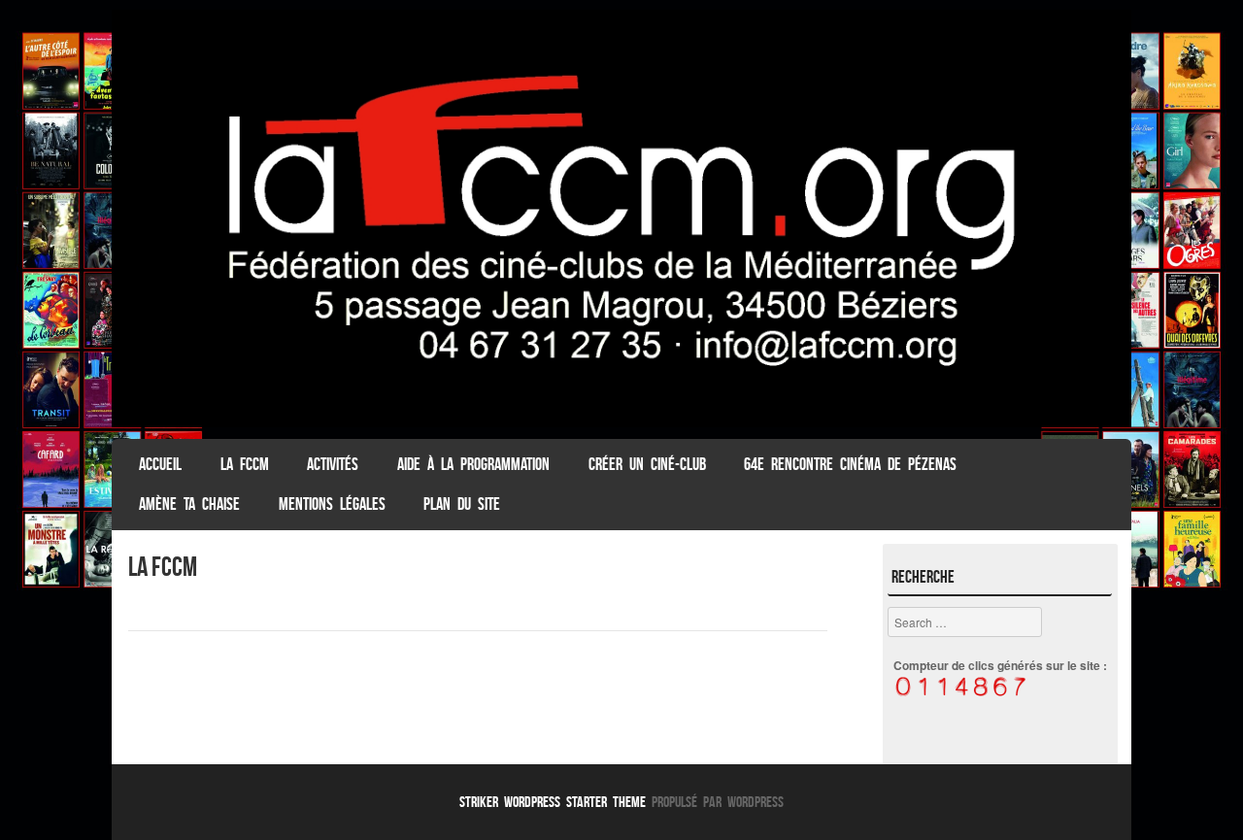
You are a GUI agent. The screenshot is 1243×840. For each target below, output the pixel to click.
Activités (332, 464)
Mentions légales (332, 504)
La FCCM (244, 464)
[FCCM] (621, 421)
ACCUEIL (160, 464)
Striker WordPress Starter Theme (552, 801)
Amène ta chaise (189, 504)
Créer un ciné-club (647, 464)
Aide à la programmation (473, 464)
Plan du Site (461, 504)
